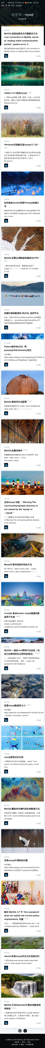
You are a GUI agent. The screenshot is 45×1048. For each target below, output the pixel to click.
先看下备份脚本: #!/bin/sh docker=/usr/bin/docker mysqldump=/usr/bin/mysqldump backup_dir (21, 624)
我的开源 (11, 2)
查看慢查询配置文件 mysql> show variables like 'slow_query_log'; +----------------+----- (22, 407)
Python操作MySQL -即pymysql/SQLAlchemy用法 (22, 336)
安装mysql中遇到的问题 (22, 841)
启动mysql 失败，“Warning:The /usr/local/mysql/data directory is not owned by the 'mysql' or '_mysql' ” (22, 483)
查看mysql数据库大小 (22, 686)
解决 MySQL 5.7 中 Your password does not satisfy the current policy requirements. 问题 (22, 893)
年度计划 (21, 2)
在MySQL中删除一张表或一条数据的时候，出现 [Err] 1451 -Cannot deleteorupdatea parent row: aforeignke (22, 816)
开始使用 (19, 5)
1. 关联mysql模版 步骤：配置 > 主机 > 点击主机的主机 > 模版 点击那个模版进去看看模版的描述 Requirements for (22, 100)
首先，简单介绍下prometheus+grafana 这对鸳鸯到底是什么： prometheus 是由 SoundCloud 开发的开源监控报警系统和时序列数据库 (22, 320)
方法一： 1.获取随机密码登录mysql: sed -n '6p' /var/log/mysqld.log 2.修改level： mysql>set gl (22, 924)
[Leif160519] (6, 56)
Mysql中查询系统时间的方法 (22, 545)
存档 (23, 1042)
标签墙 (17, 14)
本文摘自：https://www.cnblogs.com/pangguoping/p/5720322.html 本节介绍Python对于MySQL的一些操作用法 (22, 357)
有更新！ (30, 92)
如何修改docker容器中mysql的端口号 (22, 183)
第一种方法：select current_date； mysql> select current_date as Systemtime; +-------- (20, 570)
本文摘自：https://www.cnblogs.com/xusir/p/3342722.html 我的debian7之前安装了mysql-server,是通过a (21, 867)
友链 (28, 1042)
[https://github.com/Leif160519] (9, 5)
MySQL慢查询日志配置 (22, 383)
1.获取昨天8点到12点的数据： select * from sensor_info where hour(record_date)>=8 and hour (21, 764)
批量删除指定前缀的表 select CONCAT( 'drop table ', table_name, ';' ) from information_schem (21, 457)
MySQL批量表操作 (22, 431)
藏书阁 (29, 2)
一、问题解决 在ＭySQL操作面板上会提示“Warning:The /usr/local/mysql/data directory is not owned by (21, 520)
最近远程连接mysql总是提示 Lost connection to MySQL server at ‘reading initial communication (22, 49)
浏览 (38, 56)
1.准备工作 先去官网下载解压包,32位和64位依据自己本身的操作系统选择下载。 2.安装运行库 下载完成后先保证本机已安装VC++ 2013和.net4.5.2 (22, 156)
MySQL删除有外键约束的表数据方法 (22, 790)
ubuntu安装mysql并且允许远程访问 (22, 943)
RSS (13, 5)
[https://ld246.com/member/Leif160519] (6, 5)
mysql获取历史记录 (22, 738)
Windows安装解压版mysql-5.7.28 (22, 125)
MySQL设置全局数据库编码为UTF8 (22, 239)
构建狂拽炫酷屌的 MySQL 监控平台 (22, 294)
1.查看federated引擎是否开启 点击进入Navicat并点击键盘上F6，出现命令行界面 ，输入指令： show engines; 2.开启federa (22, 1015)
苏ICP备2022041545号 (31, 1039)
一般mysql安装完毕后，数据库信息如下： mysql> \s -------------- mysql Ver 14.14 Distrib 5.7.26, (21, 268)
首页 (2, 2)
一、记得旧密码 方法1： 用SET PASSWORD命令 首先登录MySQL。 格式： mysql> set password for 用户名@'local (21, 661)
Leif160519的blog (17, 1039)
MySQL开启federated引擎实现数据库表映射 (22, 986)
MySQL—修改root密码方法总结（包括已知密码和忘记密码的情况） (22, 640)
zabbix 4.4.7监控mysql (22, 74)
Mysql (7, 30)
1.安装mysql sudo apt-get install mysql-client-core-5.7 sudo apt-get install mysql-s (21, 961)
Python (7, 343)
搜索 (2, 5)
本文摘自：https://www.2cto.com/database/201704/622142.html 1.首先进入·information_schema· (22, 712)
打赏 (37, 2)
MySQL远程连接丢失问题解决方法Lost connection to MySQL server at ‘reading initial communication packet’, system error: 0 (22, 25)
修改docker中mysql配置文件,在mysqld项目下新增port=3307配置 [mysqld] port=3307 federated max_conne (22, 213)
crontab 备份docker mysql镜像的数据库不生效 (22, 594)
